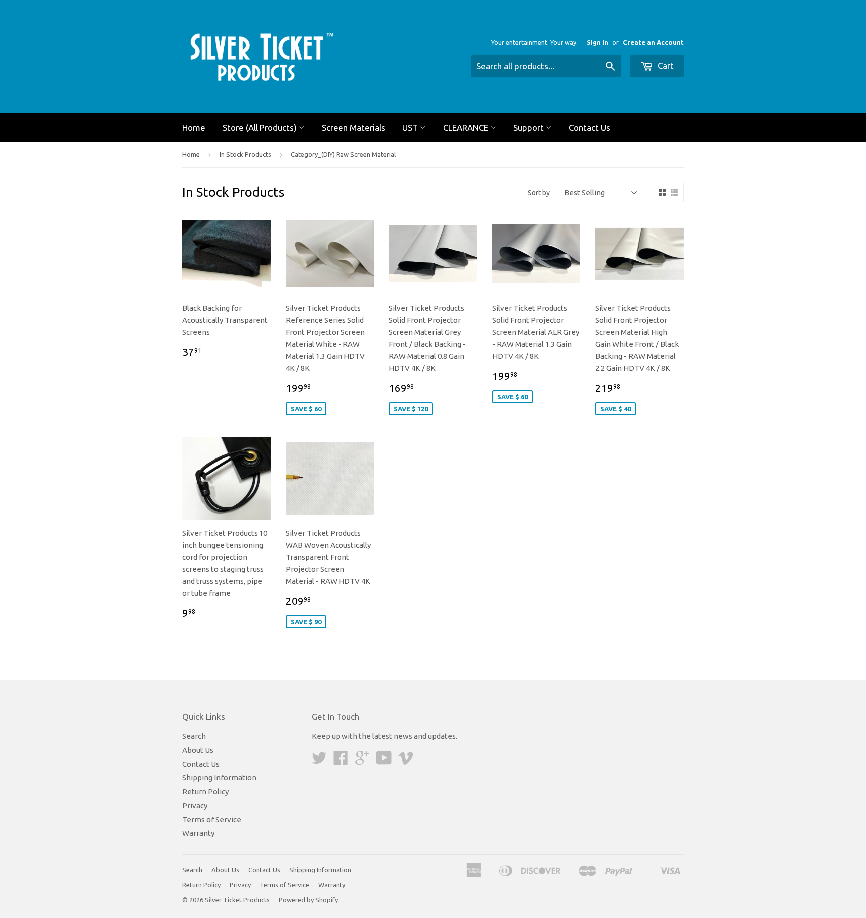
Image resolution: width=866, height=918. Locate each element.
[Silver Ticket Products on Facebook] (340, 761)
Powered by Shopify (308, 899)
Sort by (539, 193)
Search (194, 736)
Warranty (198, 833)
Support (529, 127)
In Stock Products (245, 154)
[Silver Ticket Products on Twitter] (319, 761)
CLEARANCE (466, 127)
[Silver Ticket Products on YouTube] (384, 761)
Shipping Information (219, 777)
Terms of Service (211, 819)
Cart (665, 65)
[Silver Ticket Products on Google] (362, 761)
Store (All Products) (261, 127)
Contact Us (589, 127)
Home (193, 127)
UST (411, 127)
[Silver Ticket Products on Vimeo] (405, 761)
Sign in (597, 42)
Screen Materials (353, 127)
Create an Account (653, 42)
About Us (197, 750)
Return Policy (205, 791)
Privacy (194, 805)
